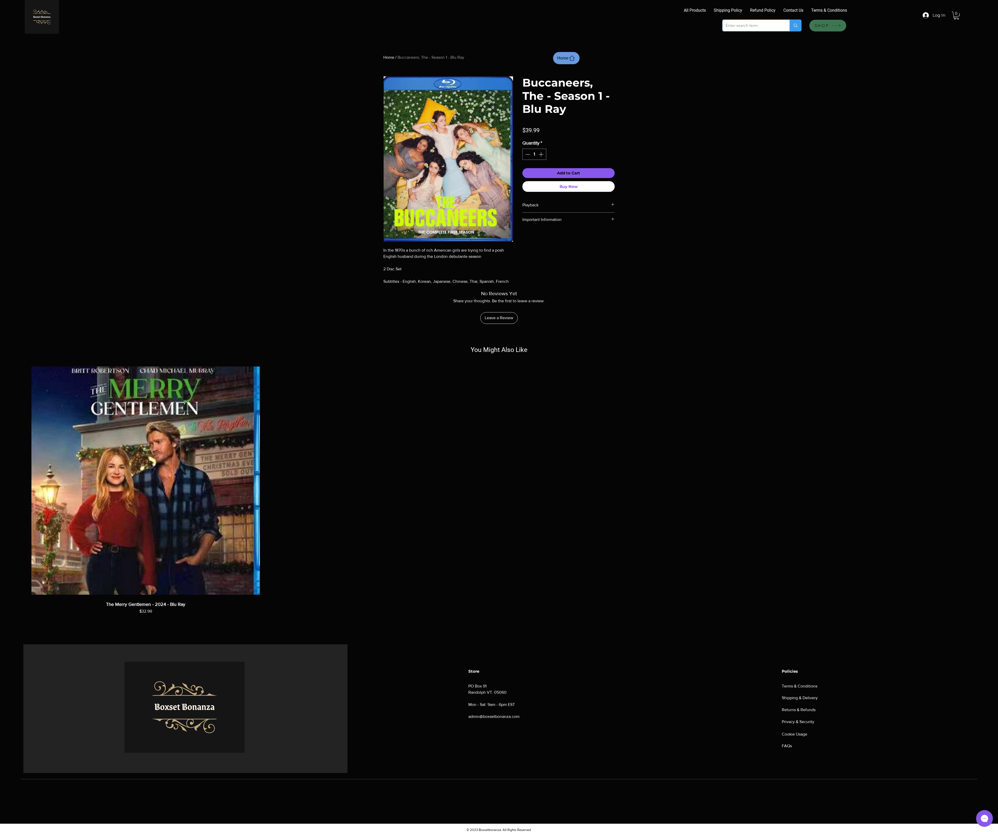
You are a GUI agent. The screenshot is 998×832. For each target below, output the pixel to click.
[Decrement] (527, 154)
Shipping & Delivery (800, 698)
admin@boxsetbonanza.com (494, 716)
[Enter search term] (795, 25)
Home (388, 57)
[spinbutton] (534, 154)
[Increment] (541, 154)
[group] (499, 496)
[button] (956, 15)
